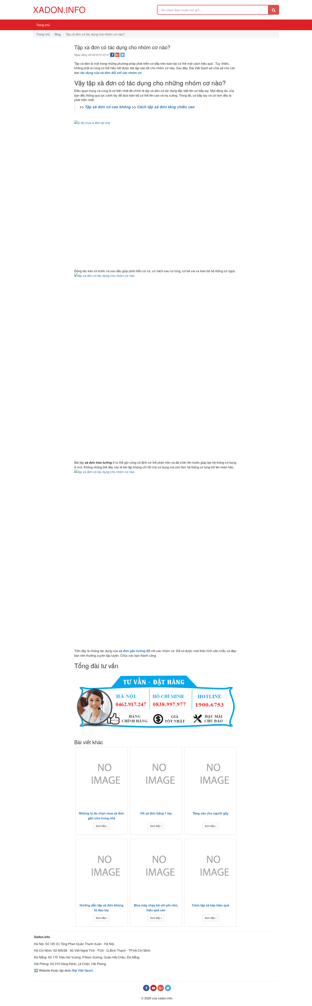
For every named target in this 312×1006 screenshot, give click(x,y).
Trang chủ (43, 25)
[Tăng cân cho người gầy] (210, 776)
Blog (58, 34)
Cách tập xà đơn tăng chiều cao (166, 106)
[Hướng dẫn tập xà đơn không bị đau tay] (102, 868)
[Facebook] (146, 988)
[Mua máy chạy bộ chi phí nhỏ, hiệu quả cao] (156, 868)
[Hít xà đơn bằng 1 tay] (156, 776)
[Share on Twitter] (122, 55)
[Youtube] (153, 988)
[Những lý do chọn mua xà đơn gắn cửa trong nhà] (102, 776)
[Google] (160, 988)
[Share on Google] (117, 55)
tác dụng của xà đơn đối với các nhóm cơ (110, 72)
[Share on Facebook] (112, 55)
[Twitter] (168, 988)
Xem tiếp (101, 826)
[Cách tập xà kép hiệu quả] (210, 868)
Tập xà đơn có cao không (108, 106)
